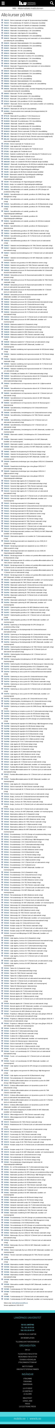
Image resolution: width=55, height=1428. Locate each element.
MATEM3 (7, 159)
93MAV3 (6, 93)
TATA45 (6, 920)
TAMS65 (6, 434)
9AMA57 (6, 104)
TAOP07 (6, 607)
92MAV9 (6, 78)
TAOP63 (6, 704)
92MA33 (6, 71)
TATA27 (6, 767)
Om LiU (27, 1350)
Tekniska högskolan (27, 1359)
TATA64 (6, 1028)
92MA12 (6, 53)
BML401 (6, 136)
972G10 (6, 98)
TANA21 (6, 503)
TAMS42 (6, 373)
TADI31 (6, 167)
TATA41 (6, 834)
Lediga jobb (27, 1401)
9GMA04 (6, 121)
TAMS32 (6, 299)
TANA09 (6, 461)
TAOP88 (6, 719)
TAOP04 (6, 585)
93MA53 (6, 83)
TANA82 (6, 582)
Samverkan (27, 1384)
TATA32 (6, 786)
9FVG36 (6, 118)
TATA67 (6, 1066)
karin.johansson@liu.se (20, 1303)
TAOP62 (6, 701)
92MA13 (6, 56)
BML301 (6, 134)
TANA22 (6, 531)
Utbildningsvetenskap (27, 1362)
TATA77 (6, 1134)
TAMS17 (6, 245)
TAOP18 (6, 624)
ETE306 (6, 144)
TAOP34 (6, 671)
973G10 (6, 101)
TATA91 (6, 1167)
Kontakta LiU (24, 1334)
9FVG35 (6, 116)
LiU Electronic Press (27, 1406)
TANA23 (6, 536)
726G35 (6, 20)
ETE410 (6, 154)
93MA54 (6, 86)
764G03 (6, 23)
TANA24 (6, 541)
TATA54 (6, 968)
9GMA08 (6, 129)
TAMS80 (6, 446)
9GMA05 (6, 123)
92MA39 (6, 73)
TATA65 (6, 1043)
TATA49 (6, 933)
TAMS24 (6, 262)
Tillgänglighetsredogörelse (27, 1342)
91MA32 (6, 38)
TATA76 (6, 1132)
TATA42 (6, 872)
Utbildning (27, 1379)
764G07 (6, 25)
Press (27, 1404)
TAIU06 (6, 174)
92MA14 (6, 58)
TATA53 (6, 938)
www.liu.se (35, 1418)
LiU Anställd (27, 1391)
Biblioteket (27, 1398)
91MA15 (6, 33)
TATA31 (6, 784)
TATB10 (6, 1233)
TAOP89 (6, 741)
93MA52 (6, 81)
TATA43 (6, 895)
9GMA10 (6, 131)
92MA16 (6, 63)
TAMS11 (6, 187)
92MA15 (6, 61)
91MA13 (6, 28)
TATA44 (6, 905)
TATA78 (6, 1142)
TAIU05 (6, 169)
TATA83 (6, 1157)
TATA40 (6, 814)
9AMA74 (6, 108)
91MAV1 (6, 48)
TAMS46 (6, 407)
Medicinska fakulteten (27, 1357)
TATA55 (6, 988)
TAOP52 (6, 698)
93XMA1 (6, 96)
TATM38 (6, 1259)
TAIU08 (6, 182)
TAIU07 (6, 177)
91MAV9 (6, 50)
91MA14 (6, 30)
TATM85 (6, 1289)
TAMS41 (6, 349)
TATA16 (6, 744)
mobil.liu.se (20, 1418)
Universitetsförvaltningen (27, 1369)
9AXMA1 (6, 111)
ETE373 (6, 149)
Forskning (27, 1381)
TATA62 (6, 1014)
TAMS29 (6, 270)
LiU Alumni (28, 1394)
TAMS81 (6, 451)
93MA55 (6, 88)
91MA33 (6, 43)
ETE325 (6, 146)
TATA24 (6, 749)
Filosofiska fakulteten (27, 1354)
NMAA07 (7, 164)
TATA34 (6, 796)
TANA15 (6, 481)
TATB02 (6, 1197)
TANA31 (6, 555)
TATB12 (6, 1255)
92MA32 (6, 66)
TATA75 (6, 1122)
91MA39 (6, 45)
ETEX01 (6, 156)
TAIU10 (6, 184)
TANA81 (6, 580)
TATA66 (6, 1048)
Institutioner (27, 1366)
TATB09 (6, 1225)
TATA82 (6, 1154)
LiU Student (27, 1388)
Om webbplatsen (27, 1338)
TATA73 (6, 1109)
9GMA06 (6, 126)
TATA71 (6, 1080)
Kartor (33, 1334)
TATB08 (6, 1217)
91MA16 (6, 35)
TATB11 (6, 1250)
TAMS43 (6, 376)
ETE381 (6, 151)
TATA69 (6, 1078)
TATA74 (6, 1114)
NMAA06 (7, 161)
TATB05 (6, 1210)
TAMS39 (6, 324)
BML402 (6, 139)
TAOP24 (6, 647)
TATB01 (6, 1172)
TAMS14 (6, 231)
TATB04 (6, 1202)
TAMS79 (6, 444)
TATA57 (6, 1011)
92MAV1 (6, 76)
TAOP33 (6, 666)
